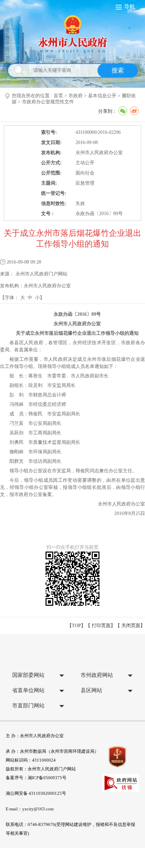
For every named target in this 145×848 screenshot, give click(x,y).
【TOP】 (76, 625)
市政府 (75, 95)
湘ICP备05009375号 (47, 777)
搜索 (118, 70)
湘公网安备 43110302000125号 (36, 793)
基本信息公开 (102, 95)
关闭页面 (130, 625)
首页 (58, 95)
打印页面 (101, 625)
